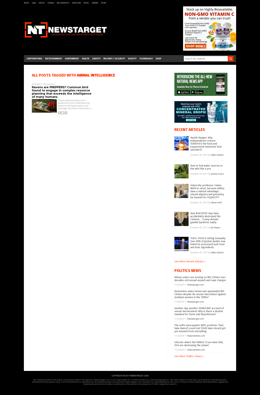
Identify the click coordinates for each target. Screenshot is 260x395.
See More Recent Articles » (189, 261)
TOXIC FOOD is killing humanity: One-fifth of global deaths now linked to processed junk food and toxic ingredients (208, 243)
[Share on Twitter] (62, 112)
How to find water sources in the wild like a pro (206, 167)
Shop (158, 58)
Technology (146, 58)
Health (85, 58)
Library (95, 3)
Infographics (63, 3)
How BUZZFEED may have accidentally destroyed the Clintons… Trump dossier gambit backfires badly (205, 218)
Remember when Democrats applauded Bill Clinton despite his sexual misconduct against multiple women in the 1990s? (200, 294)
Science (50, 3)
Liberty (96, 58)
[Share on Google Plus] (65, 112)
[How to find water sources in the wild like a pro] (181, 171)
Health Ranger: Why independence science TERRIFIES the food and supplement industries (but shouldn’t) (206, 143)
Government (72, 58)
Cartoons (76, 3)
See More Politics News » (189, 356)
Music (86, 3)
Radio (26, 3)
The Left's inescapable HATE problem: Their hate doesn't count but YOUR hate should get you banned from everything (200, 328)
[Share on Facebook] (59, 112)
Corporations (34, 58)
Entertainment (53, 58)
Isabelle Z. (51, 84)
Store (103, 3)
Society (132, 58)
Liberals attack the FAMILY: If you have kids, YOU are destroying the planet (198, 344)
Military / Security (114, 58)
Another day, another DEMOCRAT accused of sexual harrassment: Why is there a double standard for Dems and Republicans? (199, 311)
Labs (34, 3)
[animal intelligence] (65, 39)
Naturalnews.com (196, 335)
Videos (42, 3)
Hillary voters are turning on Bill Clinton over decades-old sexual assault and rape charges (200, 279)
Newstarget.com (195, 284)
